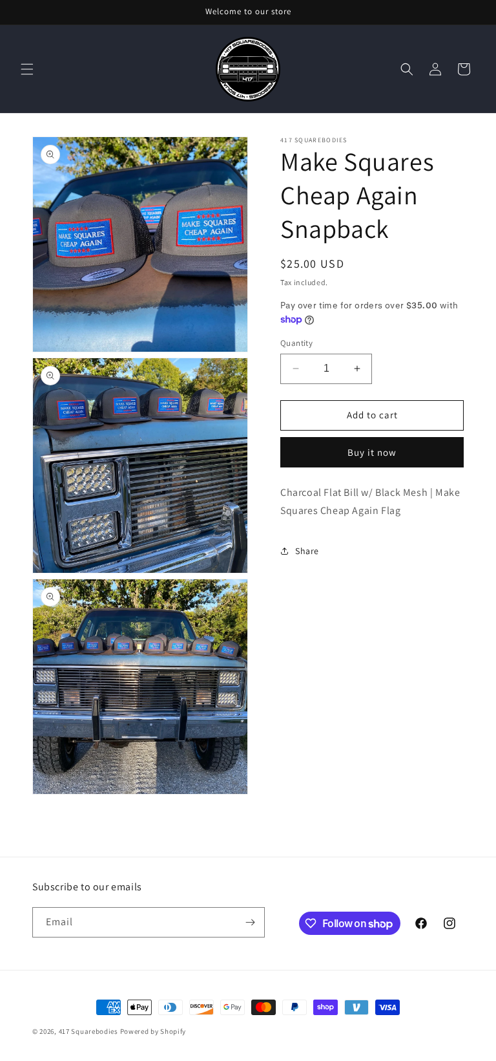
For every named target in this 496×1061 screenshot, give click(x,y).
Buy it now (372, 452)
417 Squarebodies (88, 1031)
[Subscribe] (250, 922)
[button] (27, 69)
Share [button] (307, 551)
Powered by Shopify (153, 1031)
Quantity (296, 343)
